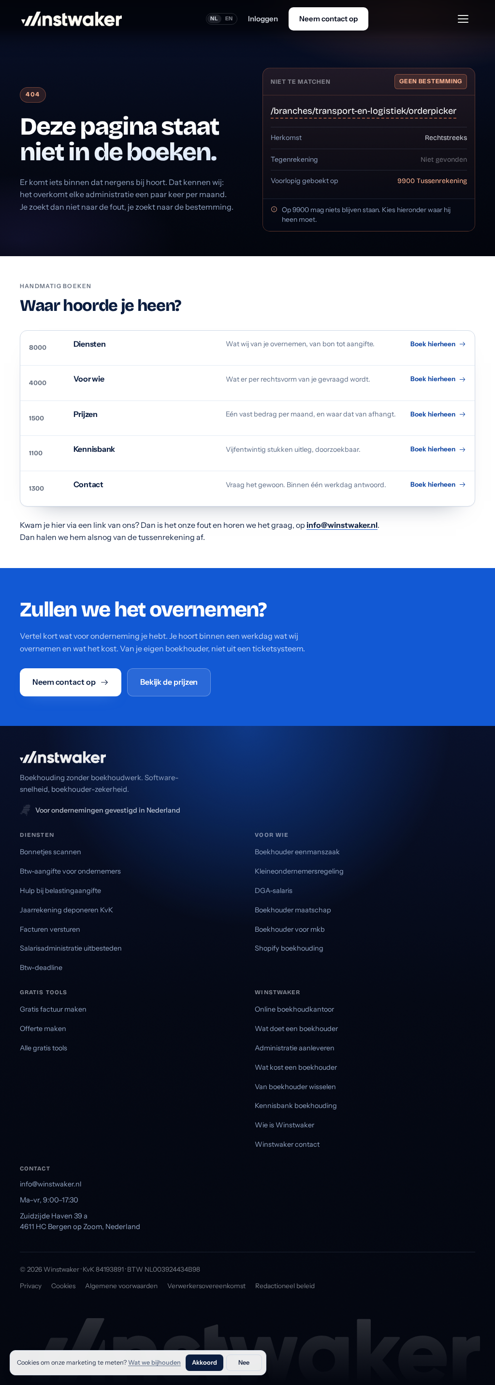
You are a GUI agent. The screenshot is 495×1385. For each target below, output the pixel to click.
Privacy (31, 1286)
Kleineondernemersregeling (299, 871)
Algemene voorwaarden (121, 1286)
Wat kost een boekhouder (296, 1067)
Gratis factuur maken (53, 1009)
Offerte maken (43, 1028)
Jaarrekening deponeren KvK (66, 910)
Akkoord (204, 1362)
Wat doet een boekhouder (296, 1028)
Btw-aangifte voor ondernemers (70, 871)
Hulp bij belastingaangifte (60, 890)
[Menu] (463, 19)
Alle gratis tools (43, 1048)
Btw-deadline (41, 967)
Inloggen (263, 18)
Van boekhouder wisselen (295, 1086)
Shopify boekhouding (289, 948)
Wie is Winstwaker (284, 1125)
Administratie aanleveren (295, 1048)
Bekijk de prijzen (169, 682)
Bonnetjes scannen (50, 851)
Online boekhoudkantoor (294, 1009)
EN (229, 18)
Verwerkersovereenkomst (206, 1286)
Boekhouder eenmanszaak (297, 851)
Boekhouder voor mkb (290, 929)
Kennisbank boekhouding (296, 1105)
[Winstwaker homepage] (71, 19)
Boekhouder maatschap (293, 910)
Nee (243, 1362)
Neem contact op (328, 18)
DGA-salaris (273, 890)
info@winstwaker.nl (342, 525)
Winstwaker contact (287, 1144)
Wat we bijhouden (154, 1362)
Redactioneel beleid (285, 1286)
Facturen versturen (50, 929)
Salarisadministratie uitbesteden (71, 948)
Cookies (63, 1286)
